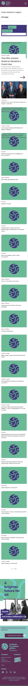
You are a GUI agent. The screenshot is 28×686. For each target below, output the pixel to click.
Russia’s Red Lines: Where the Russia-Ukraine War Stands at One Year (12, 462)
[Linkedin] (14, 672)
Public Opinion (5, 177)
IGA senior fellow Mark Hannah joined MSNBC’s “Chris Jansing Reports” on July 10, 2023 (13, 408)
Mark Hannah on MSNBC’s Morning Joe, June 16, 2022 (12, 538)
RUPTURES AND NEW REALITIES (9, 179)
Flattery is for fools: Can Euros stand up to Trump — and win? (13, 103)
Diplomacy (4, 100)
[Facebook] (3, 672)
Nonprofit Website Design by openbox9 (17, 679)
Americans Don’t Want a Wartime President (11, 306)
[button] (26, 3)
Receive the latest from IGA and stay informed (13, 629)
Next (15, 568)
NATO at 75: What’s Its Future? (10, 281)
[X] (6, 672)
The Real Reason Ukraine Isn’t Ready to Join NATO (12, 382)
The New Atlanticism (7, 331)
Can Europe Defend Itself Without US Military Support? (12, 128)
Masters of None (6, 204)
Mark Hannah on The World (9, 487)
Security (3, 151)
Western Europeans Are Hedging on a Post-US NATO (12, 154)
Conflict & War (5, 55)
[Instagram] (10, 672)
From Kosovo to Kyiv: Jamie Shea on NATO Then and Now (13, 512)
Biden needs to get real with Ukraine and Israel (13, 356)
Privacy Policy (11, 678)
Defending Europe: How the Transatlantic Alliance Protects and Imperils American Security (13, 436)
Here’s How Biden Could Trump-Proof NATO (10, 256)
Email (2, 665)
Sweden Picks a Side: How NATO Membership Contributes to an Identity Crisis (12, 229)
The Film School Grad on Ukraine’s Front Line (11, 61)
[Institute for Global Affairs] (6, 3)
